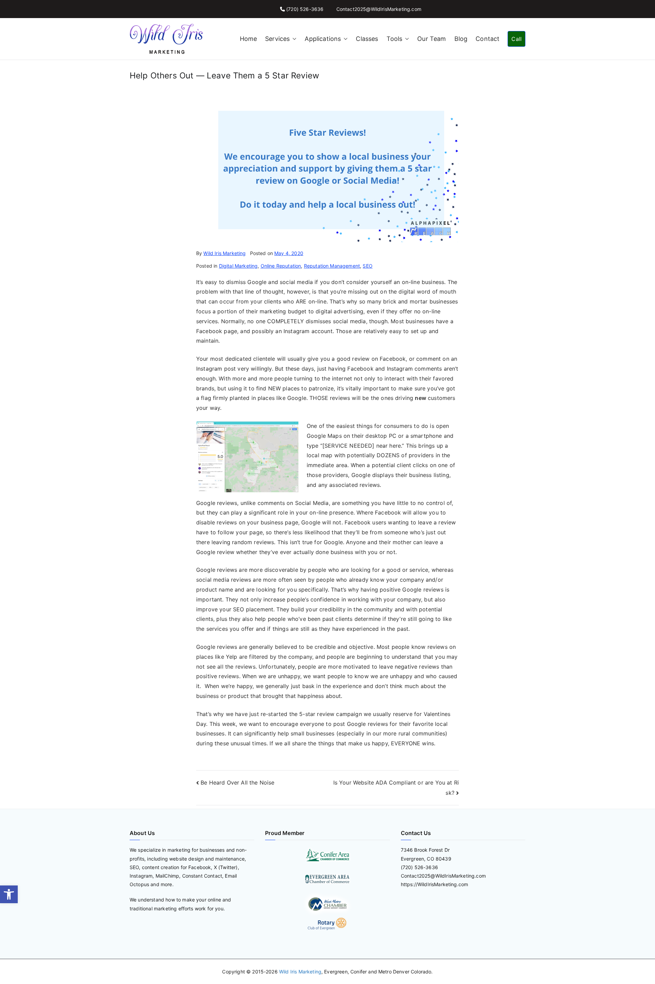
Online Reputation (281, 266)
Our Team (431, 38)
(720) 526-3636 (304, 9)
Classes (367, 38)
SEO (367, 266)
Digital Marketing (238, 266)
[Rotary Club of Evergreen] (327, 923)
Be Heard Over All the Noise (237, 782)
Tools (395, 38)
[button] (9, 894)
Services (277, 38)
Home (248, 38)
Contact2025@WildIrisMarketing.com (378, 9)
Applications (323, 38)
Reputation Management (332, 266)
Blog (461, 38)
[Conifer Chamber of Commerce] (327, 855)
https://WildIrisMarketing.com (434, 884)
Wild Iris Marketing (224, 253)
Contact (487, 38)
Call (516, 38)
